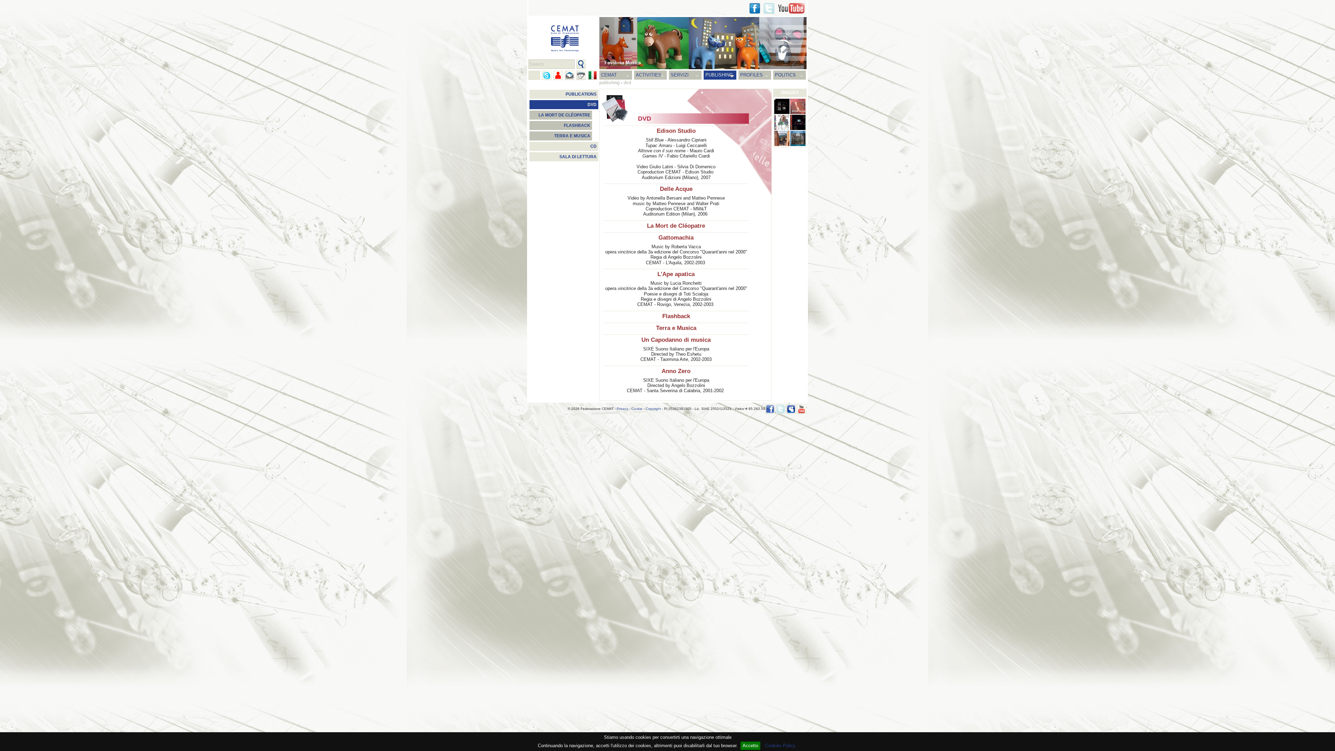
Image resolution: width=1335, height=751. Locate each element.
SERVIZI (680, 75)
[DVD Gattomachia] (782, 122)
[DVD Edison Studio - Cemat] (782, 106)
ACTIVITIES (648, 75)
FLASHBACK (577, 125)
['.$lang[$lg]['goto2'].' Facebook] (755, 8)
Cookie (636, 409)
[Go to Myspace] (791, 409)
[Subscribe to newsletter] (569, 75)
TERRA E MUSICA (572, 136)
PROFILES (751, 75)
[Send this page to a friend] (558, 75)
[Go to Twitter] (769, 8)
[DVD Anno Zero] (798, 138)
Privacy (622, 409)
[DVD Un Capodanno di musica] (782, 138)
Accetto (750, 745)
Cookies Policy (780, 745)
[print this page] (581, 75)
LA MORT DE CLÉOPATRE (564, 115)
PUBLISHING (719, 75)
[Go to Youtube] (791, 8)
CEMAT (609, 75)
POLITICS (785, 75)
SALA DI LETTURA (578, 157)
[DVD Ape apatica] (798, 122)
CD (593, 146)
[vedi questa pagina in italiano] (592, 75)
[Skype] (546, 75)
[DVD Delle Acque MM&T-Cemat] (798, 106)
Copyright (653, 409)
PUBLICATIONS (581, 94)
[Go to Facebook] (770, 409)
